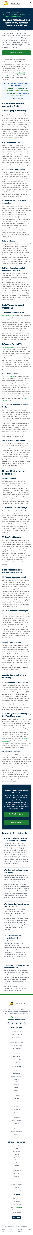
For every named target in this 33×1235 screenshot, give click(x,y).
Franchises (16, 1134)
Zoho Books (17, 1187)
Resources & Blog (16, 1209)
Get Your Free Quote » (16, 814)
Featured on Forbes (17, 98)
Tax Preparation (16, 1062)
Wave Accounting (16, 1190)
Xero (16, 1148)
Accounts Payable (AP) (16, 1040)
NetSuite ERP (16, 1151)
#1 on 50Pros (10, 90)
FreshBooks (17, 1165)
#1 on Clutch (10, 88)
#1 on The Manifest (22, 90)
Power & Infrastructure (16, 1131)
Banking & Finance (16, 1109)
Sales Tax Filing (16, 1053)
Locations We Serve (16, 1204)
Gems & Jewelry (16, 1120)
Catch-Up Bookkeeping (16, 1034)
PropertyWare (16, 1179)
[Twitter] (12, 1023)
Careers (16, 1207)
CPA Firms (16, 1071)
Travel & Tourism (16, 1137)
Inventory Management (16, 1045)
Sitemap (29, 1229)
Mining (16, 1104)
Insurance (16, 1106)
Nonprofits (16, 1087)
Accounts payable (7, 347)
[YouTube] (20, 1023)
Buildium (16, 1173)
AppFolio (16, 1154)
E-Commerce (16, 1093)
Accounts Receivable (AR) (16, 1042)
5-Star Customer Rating (17, 95)
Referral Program (16, 1212)
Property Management (16, 1076)
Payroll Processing (16, 1048)
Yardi (16, 1159)
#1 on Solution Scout (22, 88)
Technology (16, 1123)
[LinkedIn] (16, 1023)
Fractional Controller (16, 1059)
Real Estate (16, 1079)
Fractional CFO (16, 1056)
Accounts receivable (8, 315)
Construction (16, 1073)
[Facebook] (8, 1023)
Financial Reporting (16, 1037)
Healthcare (16, 1090)
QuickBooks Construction (16, 1184)
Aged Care (16, 1112)
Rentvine (16, 1176)
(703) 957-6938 (17, 1017)
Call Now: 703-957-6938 (16, 822)
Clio (16, 1162)
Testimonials (16, 1201)
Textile (16, 1126)
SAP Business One (16, 1170)
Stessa (16, 1181)
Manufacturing (16, 1095)
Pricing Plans (16, 1199)
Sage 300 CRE (16, 1157)
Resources (8, 12)
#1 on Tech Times (10, 93)
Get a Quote (16, 1217)
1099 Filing (16, 1051)
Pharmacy (16, 1115)
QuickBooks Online (16, 1146)
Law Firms (16, 1082)
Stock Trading (16, 1117)
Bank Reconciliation (16, 1031)
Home (3, 12)
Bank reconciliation (8, 376)
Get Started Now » (16, 53)
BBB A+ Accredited (24, 93)
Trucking (16, 1098)
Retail (16, 1101)
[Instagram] (24, 1023)
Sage (16, 1168)
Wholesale (16, 1128)
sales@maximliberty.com (17, 1019)
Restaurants (16, 1084)
